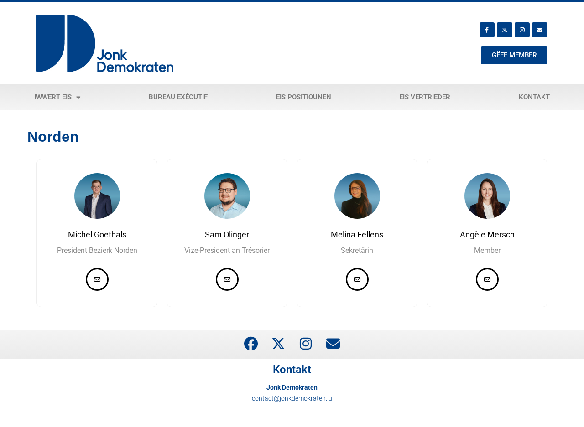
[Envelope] (540, 30)
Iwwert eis (53, 97)
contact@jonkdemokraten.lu (292, 398)
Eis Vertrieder (424, 97)
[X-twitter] (504, 30)
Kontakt (534, 97)
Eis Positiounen (303, 97)
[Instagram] (522, 30)
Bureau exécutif (178, 97)
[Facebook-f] (487, 30)
